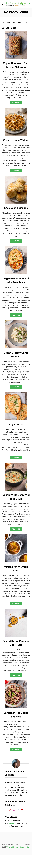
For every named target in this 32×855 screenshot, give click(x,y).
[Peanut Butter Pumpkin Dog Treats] (16, 623)
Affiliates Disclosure (12, 847)
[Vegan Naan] (16, 407)
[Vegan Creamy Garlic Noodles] (16, 335)
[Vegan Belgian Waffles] (16, 122)
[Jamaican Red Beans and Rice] (16, 695)
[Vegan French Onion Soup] (16, 549)
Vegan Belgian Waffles (16, 140)
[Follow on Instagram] (14, 810)
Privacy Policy (25, 847)
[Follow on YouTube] (22, 810)
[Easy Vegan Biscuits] (16, 190)
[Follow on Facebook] (18, 810)
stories (11, 823)
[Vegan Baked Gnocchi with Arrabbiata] (16, 261)
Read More (16, 103)
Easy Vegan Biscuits (16, 208)
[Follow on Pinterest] (10, 810)
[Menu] (2, 4)
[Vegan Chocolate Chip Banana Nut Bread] (16, 45)
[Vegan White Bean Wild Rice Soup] (16, 477)
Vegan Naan (16, 424)
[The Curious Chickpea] (16, 4)
